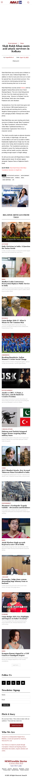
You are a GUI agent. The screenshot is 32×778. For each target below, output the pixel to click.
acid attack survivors (13, 175)
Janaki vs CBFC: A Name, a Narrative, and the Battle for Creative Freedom (13, 395)
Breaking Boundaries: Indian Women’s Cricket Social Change (14, 358)
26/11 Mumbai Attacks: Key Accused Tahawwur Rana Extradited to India (16, 471)
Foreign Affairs (7, 429)
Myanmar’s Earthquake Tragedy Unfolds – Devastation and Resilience (16, 506)
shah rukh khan (6, 179)
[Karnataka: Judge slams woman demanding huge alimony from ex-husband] (16, 565)
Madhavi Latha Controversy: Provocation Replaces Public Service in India (16, 283)
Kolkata (22, 88)
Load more (15, 665)
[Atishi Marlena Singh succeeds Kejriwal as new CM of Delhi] (16, 528)
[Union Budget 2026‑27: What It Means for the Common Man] (16, 306)
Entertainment (12, 43)
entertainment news (8, 177)
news (22, 177)
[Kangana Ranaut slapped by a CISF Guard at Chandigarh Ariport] (16, 639)
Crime (4, 468)
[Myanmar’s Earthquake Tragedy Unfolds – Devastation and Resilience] (16, 491)
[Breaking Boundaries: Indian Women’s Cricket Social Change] (16, 343)
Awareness (5, 355)
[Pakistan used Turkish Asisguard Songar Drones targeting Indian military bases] (16, 417)
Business (5, 318)
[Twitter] (18, 683)
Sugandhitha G (9, 57)
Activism (5, 244)
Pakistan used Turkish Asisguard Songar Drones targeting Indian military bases (14, 433)
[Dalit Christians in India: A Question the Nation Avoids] (16, 232)
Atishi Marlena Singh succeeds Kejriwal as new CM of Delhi (13, 543)
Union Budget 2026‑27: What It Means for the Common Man (14, 321)
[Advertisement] (16, 22)
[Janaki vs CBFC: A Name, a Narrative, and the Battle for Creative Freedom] (16, 378)
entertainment (25, 175)
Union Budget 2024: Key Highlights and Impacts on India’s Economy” (15, 618)
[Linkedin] (13, 683)
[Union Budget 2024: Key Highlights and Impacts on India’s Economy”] (16, 602)
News (22, 43)
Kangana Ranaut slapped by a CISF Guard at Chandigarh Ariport (15, 654)
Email (3, 699)
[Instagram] (8, 683)
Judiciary (5, 577)
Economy (5, 614)
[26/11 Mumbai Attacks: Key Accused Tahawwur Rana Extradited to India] (16, 456)
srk (13, 179)
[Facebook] (4, 683)
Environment (6, 503)
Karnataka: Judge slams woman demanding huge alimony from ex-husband (15, 581)
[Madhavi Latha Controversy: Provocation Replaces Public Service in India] (16, 267)
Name (3, 694)
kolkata (17, 177)
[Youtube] (23, 683)
